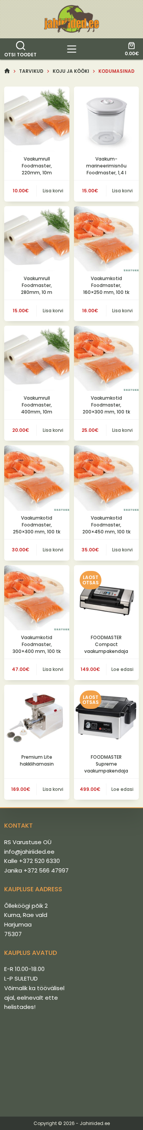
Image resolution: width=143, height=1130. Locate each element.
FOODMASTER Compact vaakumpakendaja (106, 644)
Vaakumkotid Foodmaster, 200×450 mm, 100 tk (106, 525)
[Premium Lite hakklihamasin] (36, 717)
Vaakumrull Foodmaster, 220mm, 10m (37, 166)
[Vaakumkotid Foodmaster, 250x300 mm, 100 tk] (36, 477)
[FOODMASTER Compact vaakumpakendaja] (106, 597)
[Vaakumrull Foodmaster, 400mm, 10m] (36, 358)
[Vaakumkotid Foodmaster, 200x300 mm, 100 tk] (106, 358)
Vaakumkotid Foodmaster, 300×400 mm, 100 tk (37, 644)
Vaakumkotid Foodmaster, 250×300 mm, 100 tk (36, 525)
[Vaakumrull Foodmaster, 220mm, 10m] (36, 119)
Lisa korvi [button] (53, 190)
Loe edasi (122, 669)
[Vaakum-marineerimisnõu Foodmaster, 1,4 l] (106, 119)
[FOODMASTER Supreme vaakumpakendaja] (106, 717)
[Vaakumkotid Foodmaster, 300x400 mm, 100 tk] (36, 597)
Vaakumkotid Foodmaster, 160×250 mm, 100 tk (106, 285)
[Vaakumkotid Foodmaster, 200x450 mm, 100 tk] (106, 477)
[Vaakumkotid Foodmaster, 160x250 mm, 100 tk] (106, 238)
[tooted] (71, 49)
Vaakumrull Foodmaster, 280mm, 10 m (36, 285)
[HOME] (7, 71)
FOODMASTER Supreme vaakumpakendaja (106, 764)
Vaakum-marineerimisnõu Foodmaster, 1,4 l (106, 166)
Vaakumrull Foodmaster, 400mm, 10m (36, 405)
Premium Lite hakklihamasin (37, 760)
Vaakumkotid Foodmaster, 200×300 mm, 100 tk (106, 405)
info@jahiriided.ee (29, 852)
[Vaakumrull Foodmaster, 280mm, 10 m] (36, 238)
